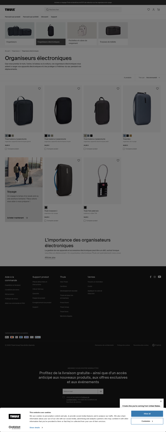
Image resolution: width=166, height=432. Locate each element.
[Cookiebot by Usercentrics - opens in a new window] (15, 427)
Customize (146, 421)
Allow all (147, 414)
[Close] (161, 401)
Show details (35, 428)
